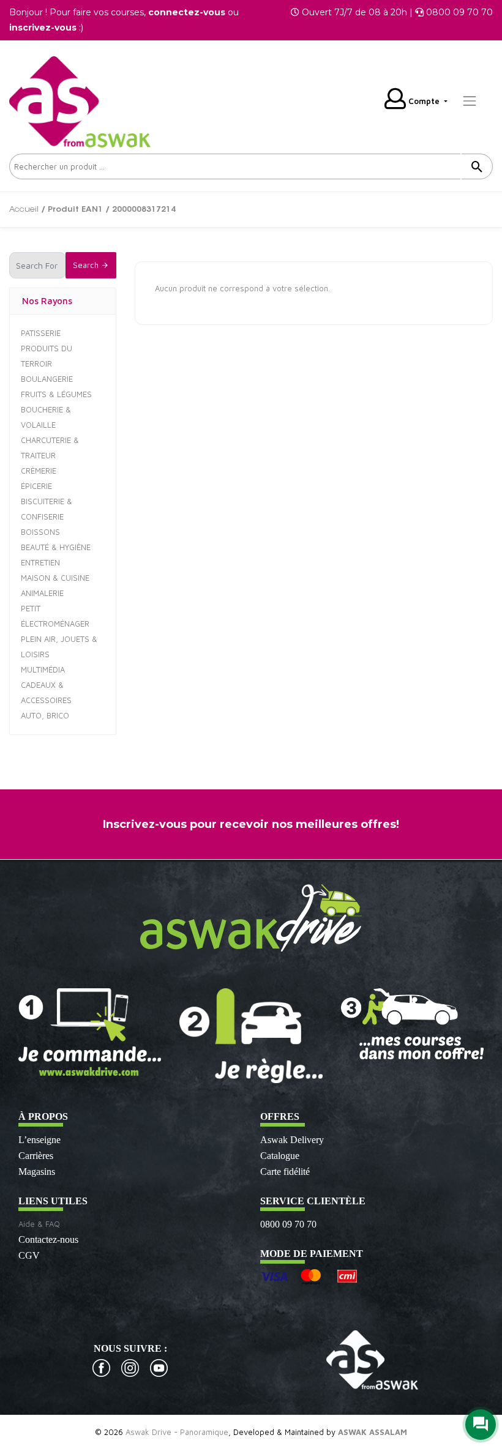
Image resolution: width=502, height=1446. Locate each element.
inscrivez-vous (43, 27)
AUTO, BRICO (45, 715)
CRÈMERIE (38, 470)
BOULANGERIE (47, 379)
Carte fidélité (285, 1171)
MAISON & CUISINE (55, 578)
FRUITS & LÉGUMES (56, 394)
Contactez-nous (48, 1239)
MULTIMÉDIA (43, 669)
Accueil (24, 210)
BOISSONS (40, 532)
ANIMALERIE (42, 593)
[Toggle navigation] (469, 101)
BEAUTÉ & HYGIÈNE (56, 547)
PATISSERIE (41, 333)
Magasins (36, 1171)
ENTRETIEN (40, 562)
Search (87, 265)
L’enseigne (39, 1140)
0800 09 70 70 (288, 1224)
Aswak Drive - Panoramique (177, 1432)
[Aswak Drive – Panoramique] (80, 100)
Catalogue (279, 1155)
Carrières (35, 1155)
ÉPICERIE (36, 486)
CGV (29, 1255)
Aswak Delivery (292, 1140)
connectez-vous (186, 12)
